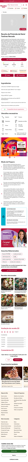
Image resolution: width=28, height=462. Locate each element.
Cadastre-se (18, 359)
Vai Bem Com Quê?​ (18, 403)
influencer (4, 262)
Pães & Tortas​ (17, 432)
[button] (20, 75)
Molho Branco (4, 434)
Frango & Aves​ (17, 428)
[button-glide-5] (18, 157)
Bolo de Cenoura (4, 424)
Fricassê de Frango (5, 430)
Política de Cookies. (12, 448)
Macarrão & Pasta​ (18, 430)
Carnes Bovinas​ (17, 426)
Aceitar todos (14, 451)
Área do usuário (4, 406)
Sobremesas (16, 424)
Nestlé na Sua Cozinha (19, 396)
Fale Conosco (4, 408)
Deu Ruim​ (16, 405)
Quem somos (4, 396)
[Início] (4, 6)
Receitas (11, 8)
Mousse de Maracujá (5, 428)
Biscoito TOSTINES (6, 254)
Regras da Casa (4, 412)
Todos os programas (18, 409)
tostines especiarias (6, 259)
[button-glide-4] (17, 157)
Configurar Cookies (14, 459)
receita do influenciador (19, 259)
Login (8, 359)
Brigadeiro (3, 436)
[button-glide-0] (11, 157)
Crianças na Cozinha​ (18, 407)
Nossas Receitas (4, 398)
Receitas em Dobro (18, 398)
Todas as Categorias (18, 436)
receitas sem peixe (17, 254)
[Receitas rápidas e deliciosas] (14, 146)
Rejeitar (14, 455)
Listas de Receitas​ (5, 400)
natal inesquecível (6, 256)
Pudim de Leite (4, 422)
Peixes (15, 434)
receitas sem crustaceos (15, 262)
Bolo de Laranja (4, 432)
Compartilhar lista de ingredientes (15, 109)
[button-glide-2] (14, 157)
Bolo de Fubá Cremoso (6, 426)
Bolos (15, 422)
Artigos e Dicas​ (4, 402)
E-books (25, 8)
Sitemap (3, 414)
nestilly (14, 256)
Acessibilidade (4, 410)
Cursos (18, 8)
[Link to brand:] (23, 17)
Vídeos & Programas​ (5, 404)
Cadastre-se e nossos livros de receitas (14, 1)
